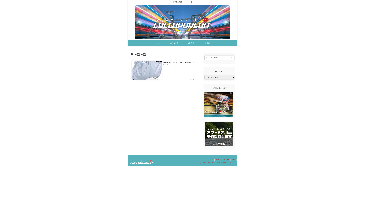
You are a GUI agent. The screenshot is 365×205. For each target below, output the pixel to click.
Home (211, 159)
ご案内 (233, 159)
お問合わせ (218, 159)
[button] (232, 58)
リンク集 (226, 159)
